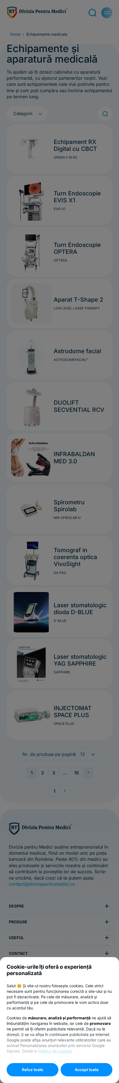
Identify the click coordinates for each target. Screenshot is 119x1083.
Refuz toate (32, 1069)
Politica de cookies (55, 1051)
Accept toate (87, 1069)
